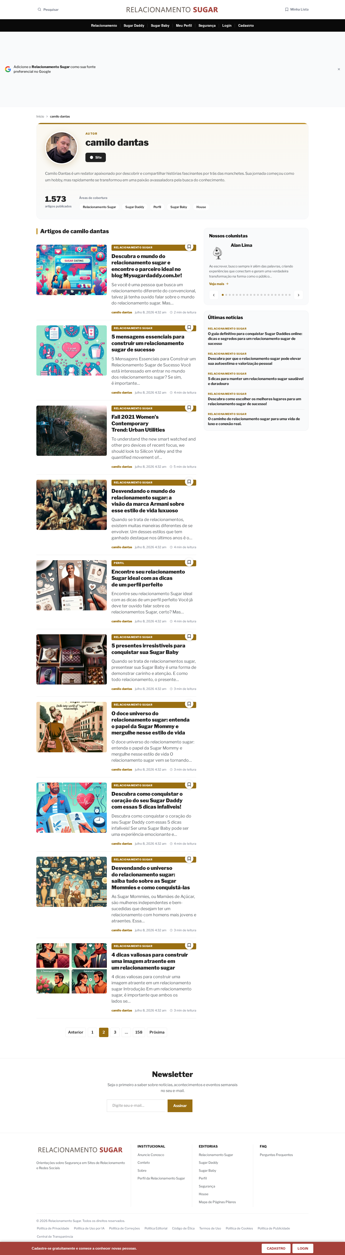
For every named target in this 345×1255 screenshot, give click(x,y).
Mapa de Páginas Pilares (217, 1202)
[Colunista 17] (279, 295)
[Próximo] (298, 295)
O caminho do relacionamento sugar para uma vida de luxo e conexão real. (254, 421)
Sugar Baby (160, 25)
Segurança (207, 25)
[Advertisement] (217, 69)
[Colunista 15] (272, 295)
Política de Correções (124, 1228)
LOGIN (303, 1248)
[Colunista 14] (268, 295)
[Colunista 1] (223, 295)
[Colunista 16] (275, 295)
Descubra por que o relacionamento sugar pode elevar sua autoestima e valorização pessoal (254, 361)
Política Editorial (156, 1228)
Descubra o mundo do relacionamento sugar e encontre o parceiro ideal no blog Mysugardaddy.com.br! (146, 266)
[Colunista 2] (226, 295)
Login (227, 25)
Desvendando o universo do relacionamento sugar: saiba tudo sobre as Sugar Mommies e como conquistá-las (150, 877)
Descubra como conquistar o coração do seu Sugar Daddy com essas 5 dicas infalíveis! (147, 800)
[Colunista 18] (283, 295)
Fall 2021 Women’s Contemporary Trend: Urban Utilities (138, 423)
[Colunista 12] (261, 295)
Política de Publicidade (274, 1228)
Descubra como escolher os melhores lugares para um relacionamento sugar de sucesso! (254, 401)
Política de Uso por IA (89, 1228)
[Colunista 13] (265, 295)
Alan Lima (241, 245)
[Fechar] (339, 69)
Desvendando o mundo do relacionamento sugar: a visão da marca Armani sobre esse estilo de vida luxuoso (147, 500)
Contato (144, 1162)
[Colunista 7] (244, 295)
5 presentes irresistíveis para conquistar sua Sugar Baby (148, 649)
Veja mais (217, 284)
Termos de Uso (210, 1228)
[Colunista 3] (230, 295)
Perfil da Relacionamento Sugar (161, 1178)
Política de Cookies (239, 1228)
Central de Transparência (55, 1236)
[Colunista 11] (258, 295)
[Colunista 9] (251, 295)
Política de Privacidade (53, 1228)
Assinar (180, 1105)
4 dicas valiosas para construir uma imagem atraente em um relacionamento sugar (149, 961)
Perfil (157, 207)
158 (138, 1032)
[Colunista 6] (240, 295)
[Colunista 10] (254, 295)
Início (40, 116)
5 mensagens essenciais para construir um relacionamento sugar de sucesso (147, 343)
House (201, 207)
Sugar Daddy (134, 25)
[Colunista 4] (233, 295)
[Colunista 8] (247, 295)
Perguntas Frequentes (276, 1154)
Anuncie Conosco (151, 1154)
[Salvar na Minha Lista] (189, 246)
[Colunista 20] (290, 295)
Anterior (75, 1032)
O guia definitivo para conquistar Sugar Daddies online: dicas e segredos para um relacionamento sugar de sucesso (255, 338)
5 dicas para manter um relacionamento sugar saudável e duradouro (255, 381)
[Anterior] (213, 295)
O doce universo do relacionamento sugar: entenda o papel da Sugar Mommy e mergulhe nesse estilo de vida (150, 723)
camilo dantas (121, 312)
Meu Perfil (184, 25)
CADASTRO (276, 1248)
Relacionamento (104, 25)
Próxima (157, 1032)
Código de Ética (183, 1228)
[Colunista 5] (237, 295)
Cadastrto (246, 25)
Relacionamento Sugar (99, 207)
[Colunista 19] (286, 295)
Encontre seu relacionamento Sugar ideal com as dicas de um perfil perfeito (148, 578)
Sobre (142, 1170)
